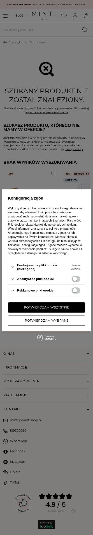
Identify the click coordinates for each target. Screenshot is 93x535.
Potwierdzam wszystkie (46, 307)
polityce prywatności (62, 228)
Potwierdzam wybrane (46, 320)
